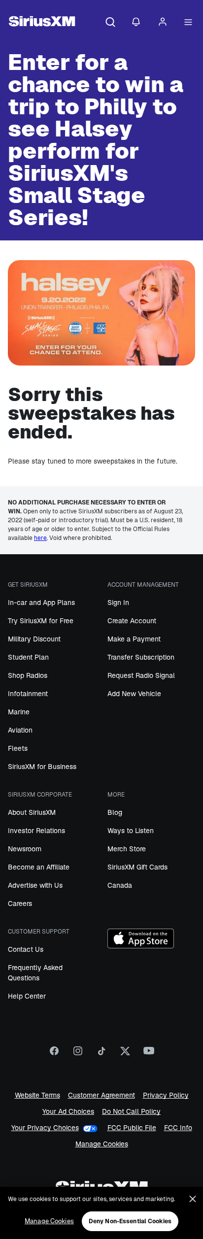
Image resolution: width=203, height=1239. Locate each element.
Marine (19, 711)
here (40, 538)
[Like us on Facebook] (54, 1054)
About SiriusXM (32, 812)
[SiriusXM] (42, 22)
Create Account (131, 620)
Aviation (20, 730)
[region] (101, 1213)
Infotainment (28, 693)
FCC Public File (131, 1128)
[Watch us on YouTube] (149, 1054)
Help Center (27, 996)
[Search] (110, 22)
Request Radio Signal (141, 675)
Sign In (118, 602)
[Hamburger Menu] (188, 22)
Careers (20, 903)
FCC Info (178, 1128)
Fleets (18, 748)
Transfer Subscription (140, 657)
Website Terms (37, 1095)
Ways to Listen (130, 830)
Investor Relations (36, 830)
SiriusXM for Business (42, 766)
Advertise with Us (35, 885)
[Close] (192, 1199)
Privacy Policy (166, 1095)
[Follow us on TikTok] (101, 1054)
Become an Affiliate (38, 867)
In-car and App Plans (41, 602)
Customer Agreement (101, 1095)
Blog (114, 812)
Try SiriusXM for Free (40, 620)
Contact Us (25, 949)
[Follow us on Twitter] (125, 1054)
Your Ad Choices (68, 1111)
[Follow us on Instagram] (78, 1054)
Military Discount (34, 639)
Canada (119, 885)
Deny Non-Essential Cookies (130, 1221)
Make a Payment (134, 639)
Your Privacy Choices (45, 1128)
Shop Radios (27, 675)
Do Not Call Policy (131, 1111)
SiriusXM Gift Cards (137, 867)
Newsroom (24, 848)
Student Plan (28, 657)
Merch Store (126, 848)
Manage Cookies (101, 1144)
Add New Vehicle (134, 693)
